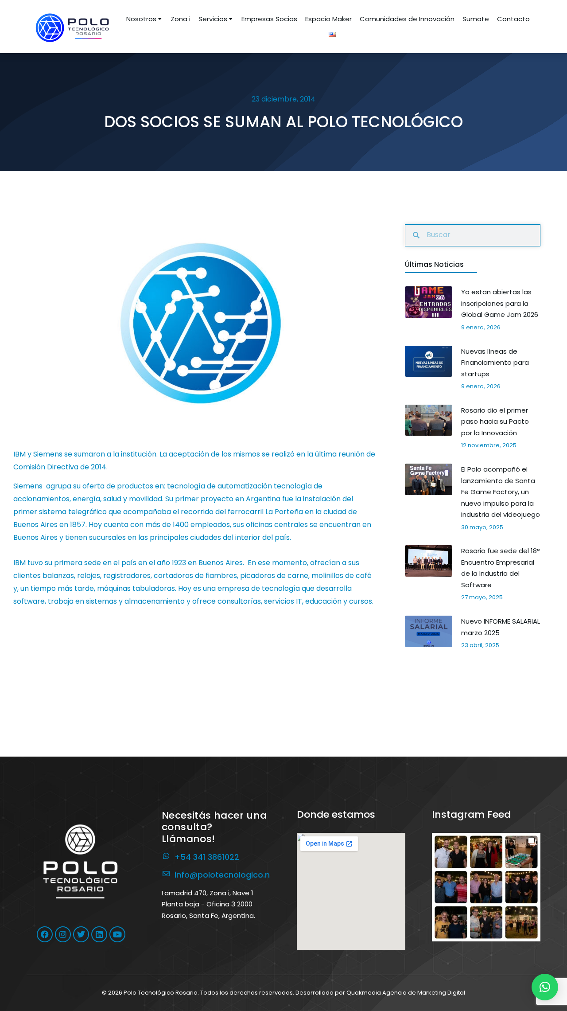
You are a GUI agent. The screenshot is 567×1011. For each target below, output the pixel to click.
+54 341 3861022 (207, 857)
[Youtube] (117, 934)
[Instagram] (63, 934)
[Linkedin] (99, 934)
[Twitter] (81, 934)
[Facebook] (45, 934)
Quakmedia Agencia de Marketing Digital (405, 992)
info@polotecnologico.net (226, 874)
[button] (486, 887)
